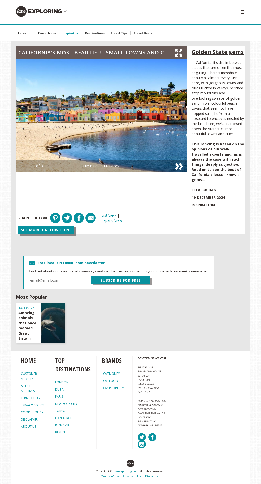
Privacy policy (132, 476)
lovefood (110, 381)
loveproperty (113, 388)
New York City (66, 404)
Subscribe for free (120, 280)
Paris (59, 396)
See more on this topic (46, 229)
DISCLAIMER (29, 419)
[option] (101, 115)
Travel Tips (118, 33)
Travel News (47, 33)
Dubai (59, 389)
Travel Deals (142, 33)
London (62, 382)
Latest (23, 33)
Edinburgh (64, 418)
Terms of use (110, 476)
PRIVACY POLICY (32, 405)
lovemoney (111, 373)
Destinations (95, 33)
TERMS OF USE (31, 398)
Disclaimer (152, 476)
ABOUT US (28, 426)
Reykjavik (62, 425)
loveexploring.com (126, 471)
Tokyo (60, 411)
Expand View (111, 220)
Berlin (60, 432)
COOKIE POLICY (32, 412)
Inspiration (70, 33)
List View (108, 215)
